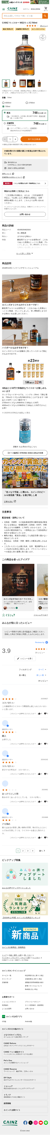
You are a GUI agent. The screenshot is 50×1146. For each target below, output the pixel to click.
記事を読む (8, 501)
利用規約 (5, 1005)
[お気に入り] (42, 37)
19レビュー (44, 26)
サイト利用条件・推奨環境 (34, 1005)
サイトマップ (6, 979)
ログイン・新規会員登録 (31, 9)
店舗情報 (5, 982)
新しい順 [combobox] (40, 675)
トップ (4, 955)
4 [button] (32, 851)
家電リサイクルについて (33, 986)
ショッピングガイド (9, 1002)
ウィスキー (36, 958)
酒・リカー (28, 955)
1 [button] (18, 851)
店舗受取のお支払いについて (12, 177)
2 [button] (22, 851)
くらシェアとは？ (41, 615)
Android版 (28, 1021)
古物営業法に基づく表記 (33, 979)
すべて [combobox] (41, 669)
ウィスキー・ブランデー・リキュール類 (16, 958)
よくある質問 (6, 1009)
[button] (45, 16)
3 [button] (27, 851)
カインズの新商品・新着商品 (13, 947)
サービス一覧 (6, 975)
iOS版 (4, 1021)
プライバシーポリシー (32, 1002)
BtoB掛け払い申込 (31, 989)
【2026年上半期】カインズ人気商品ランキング (21, 918)
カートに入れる (34, 139)
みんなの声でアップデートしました (16, 888)
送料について (6, 174)
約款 (28, 632)
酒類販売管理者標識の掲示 (34, 982)
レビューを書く (27, 658)
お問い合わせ (25, 214)
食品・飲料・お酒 (15, 955)
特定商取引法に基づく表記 (34, 975)
